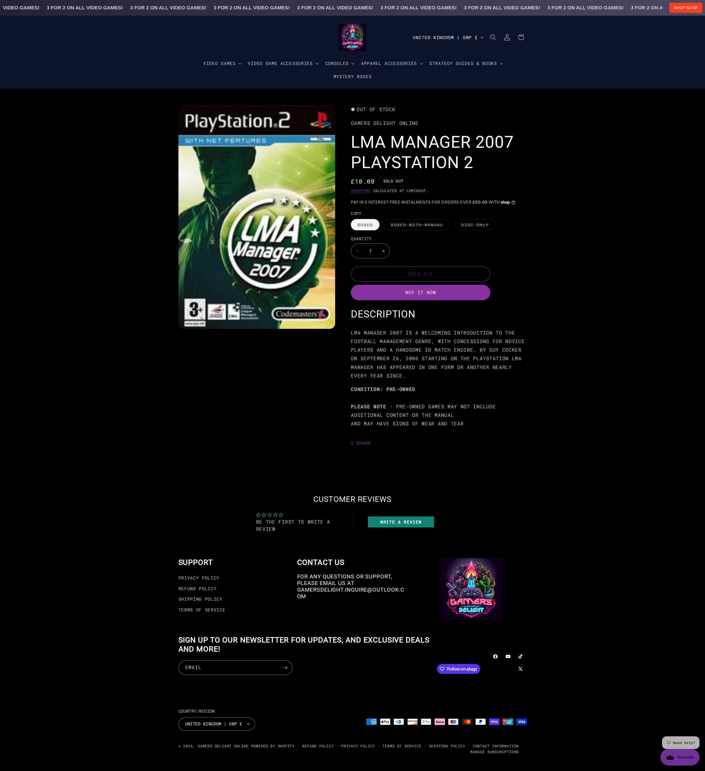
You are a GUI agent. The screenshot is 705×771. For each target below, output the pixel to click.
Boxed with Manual (420, 226)
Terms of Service (202, 610)
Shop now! (686, 8)
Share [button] (363, 442)
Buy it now (420, 292)
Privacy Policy (199, 578)
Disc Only (478, 226)
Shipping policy (447, 746)
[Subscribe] (285, 667)
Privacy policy (358, 746)
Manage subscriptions (494, 752)
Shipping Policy (200, 599)
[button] (221, 63)
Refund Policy (197, 588)
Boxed (368, 226)
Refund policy (317, 746)
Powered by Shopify (273, 746)
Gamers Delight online (223, 746)
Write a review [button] (401, 522)
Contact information (496, 746)
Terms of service (402, 746)
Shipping (360, 190)
